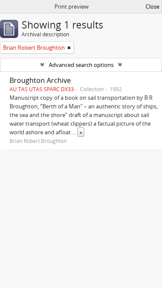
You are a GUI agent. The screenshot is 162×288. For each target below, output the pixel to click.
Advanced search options (81, 65)
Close (152, 6)
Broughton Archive (40, 80)
